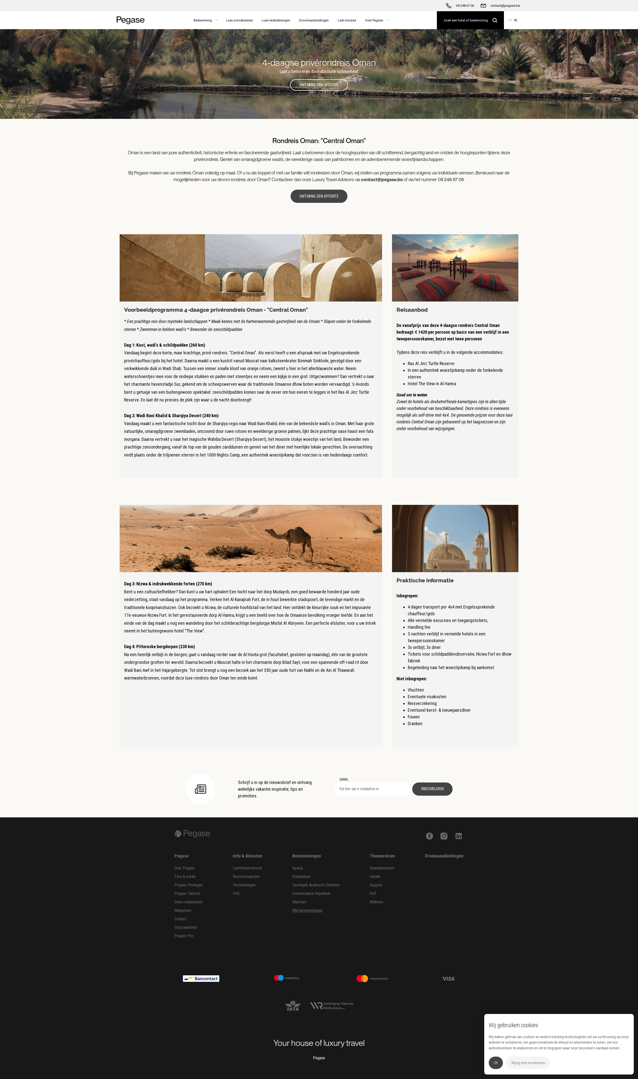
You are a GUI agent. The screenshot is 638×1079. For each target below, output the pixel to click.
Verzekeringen (244, 885)
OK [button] (496, 1063)
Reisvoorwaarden (246, 876)
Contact (180, 919)
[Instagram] (444, 835)
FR (510, 20)
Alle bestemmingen (307, 910)
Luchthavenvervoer (247, 868)
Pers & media (185, 876)
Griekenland (301, 876)
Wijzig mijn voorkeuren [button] (528, 1063)
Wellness (376, 902)
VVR (236, 893)
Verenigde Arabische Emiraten (316, 885)
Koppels (376, 885)
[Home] (133, 20)
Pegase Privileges (188, 885)
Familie (375, 876)
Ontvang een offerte (319, 84)
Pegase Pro (183, 935)
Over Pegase (184, 868)
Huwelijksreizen (382, 868)
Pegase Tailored (187, 893)
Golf (373, 893)
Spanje (297, 868)
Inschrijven (432, 788)
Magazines (182, 910)
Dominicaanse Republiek (311, 893)
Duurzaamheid (185, 927)
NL (516, 20)
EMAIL (344, 779)
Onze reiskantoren (188, 902)
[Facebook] (429, 835)
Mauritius (299, 902)
